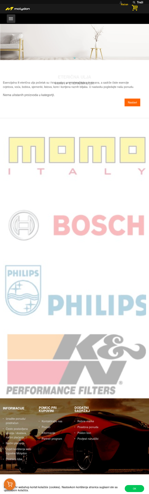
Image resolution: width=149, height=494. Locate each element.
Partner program (52, 439)
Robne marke (85, 421)
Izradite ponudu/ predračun (16, 421)
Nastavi (132, 102)
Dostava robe (14, 459)
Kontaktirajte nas (52, 421)
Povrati (46, 427)
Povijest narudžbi (87, 439)
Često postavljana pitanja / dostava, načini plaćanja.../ (17, 433)
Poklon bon (84, 433)
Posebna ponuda (87, 427)
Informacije (48, 433)
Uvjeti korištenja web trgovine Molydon (18, 451)
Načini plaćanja (15, 443)
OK (134, 488)
